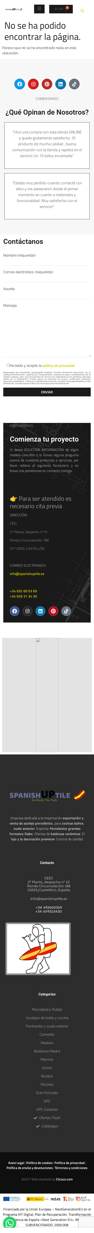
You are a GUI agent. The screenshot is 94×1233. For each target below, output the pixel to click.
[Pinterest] (47, 84)
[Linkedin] (60, 84)
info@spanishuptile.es (27, 573)
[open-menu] (39, 9)
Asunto (9, 289)
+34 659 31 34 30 (23, 596)
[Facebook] (19, 84)
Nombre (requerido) (19, 255)
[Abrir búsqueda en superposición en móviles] (83, 8)
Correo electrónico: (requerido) (28, 272)
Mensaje (10, 306)
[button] (9, 1223)
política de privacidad (59, 365)
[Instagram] (33, 84)
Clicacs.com (64, 1179)
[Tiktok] (74, 84)
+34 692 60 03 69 (23, 591)
